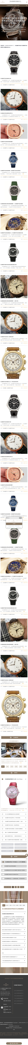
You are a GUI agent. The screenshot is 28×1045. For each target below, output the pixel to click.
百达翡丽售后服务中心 (15, 1)
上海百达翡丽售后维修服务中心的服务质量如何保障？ (11, 945)
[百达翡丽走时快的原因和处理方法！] (14, 110)
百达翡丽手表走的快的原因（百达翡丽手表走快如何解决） (11, 170)
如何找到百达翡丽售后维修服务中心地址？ (9, 937)
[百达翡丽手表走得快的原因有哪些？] (14, 138)
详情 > (21, 762)
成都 (25, 766)
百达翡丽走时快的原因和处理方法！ (7, 113)
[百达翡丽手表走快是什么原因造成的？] (14, 333)
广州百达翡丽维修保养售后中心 (7, 844)
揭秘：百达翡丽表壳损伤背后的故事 (11, 832)
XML (14, 1029)
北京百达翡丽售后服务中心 (14, 741)
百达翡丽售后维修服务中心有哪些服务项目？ (10, 941)
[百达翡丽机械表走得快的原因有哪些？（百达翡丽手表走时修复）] (14, 200)
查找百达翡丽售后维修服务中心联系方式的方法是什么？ (12, 929)
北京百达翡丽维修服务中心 (18, 990)
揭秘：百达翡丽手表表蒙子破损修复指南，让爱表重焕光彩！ (15, 839)
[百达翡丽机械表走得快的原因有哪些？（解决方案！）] (14, 297)
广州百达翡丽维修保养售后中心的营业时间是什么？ (11, 960)
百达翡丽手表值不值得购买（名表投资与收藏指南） (14, 828)
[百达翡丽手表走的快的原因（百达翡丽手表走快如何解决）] (14, 167)
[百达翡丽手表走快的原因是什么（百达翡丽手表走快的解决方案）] (14, 229)
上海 (7, 766)
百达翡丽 (4, 731)
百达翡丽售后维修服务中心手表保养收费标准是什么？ (11, 933)
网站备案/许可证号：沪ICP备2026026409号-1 (14, 1027)
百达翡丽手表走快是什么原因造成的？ (7, 336)
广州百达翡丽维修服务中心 (18, 998)
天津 (20, 766)
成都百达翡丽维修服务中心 (18, 1003)
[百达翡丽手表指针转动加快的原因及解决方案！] (14, 261)
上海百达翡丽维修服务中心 (18, 993)
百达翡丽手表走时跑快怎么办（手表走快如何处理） (10, 381)
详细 (23, 81)
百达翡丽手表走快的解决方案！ (6, 78)
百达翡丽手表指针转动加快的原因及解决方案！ (9, 264)
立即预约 (14, 523)
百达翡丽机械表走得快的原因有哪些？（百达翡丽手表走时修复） (12, 203)
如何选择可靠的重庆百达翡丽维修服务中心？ (10, 956)
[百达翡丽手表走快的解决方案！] (14, 75)
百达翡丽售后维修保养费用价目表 (21, 847)
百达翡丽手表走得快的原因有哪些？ (7, 141)
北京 (3, 766)
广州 (12, 766)
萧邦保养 (7, 847)
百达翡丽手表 (5, 84)
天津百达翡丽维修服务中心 (18, 995)
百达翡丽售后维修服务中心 (9, 45)
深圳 (16, 766)
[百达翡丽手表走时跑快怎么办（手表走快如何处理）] (14, 378)
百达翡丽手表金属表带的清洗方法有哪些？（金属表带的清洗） (16, 821)
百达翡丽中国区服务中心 (18, 985)
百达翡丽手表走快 (11, 84)
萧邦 (20, 844)
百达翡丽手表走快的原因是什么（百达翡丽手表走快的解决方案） (12, 232)
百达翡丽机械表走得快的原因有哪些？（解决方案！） (10, 644)
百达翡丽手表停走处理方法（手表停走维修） (13, 817)
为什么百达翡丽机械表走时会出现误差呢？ (12, 814)
